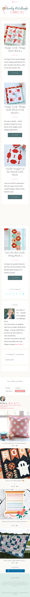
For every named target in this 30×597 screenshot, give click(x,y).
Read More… (19, 344)
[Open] (15, 426)
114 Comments (14, 117)
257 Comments (14, 260)
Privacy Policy (15, 578)
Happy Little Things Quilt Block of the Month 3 (15, 109)
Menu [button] (16, 2)
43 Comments (15, 55)
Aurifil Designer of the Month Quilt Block (15, 171)
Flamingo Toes (15, 9)
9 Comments (15, 179)
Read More (15, 73)
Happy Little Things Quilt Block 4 (15, 49)
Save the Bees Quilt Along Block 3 (15, 254)
